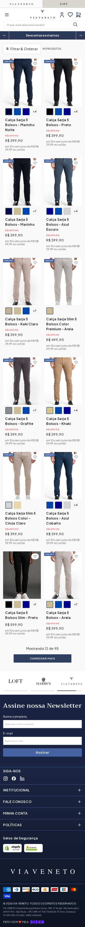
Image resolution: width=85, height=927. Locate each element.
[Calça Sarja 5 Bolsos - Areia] (17, 211)
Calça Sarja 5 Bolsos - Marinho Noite (20, 125)
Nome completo (15, 716)
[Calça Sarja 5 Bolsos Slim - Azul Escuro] (26, 604)
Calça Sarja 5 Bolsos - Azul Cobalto (57, 518)
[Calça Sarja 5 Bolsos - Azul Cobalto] (17, 111)
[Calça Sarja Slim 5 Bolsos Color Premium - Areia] (63, 281)
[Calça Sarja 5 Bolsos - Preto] (63, 82)
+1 (34, 604)
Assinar (42, 752)
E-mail (8, 733)
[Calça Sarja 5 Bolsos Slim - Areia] (17, 604)
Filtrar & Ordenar (24, 49)
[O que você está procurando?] (75, 24)
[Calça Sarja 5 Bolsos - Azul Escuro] (26, 111)
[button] (6, 14)
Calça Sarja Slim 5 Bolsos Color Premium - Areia (61, 324)
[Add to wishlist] (35, 63)
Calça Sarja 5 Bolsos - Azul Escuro (57, 224)
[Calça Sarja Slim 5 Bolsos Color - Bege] (17, 505)
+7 (35, 211)
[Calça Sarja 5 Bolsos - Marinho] (22, 182)
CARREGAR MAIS (42, 658)
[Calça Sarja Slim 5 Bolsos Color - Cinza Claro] (22, 475)
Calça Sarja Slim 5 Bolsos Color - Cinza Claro (20, 518)
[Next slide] (80, 35)
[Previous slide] (4, 35)
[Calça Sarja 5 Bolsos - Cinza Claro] (67, 211)
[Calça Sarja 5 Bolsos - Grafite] (22, 381)
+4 (35, 111)
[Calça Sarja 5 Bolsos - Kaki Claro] (22, 281)
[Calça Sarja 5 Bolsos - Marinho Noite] (22, 82)
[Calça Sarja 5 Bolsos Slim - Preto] (22, 575)
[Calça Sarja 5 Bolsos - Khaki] (63, 381)
